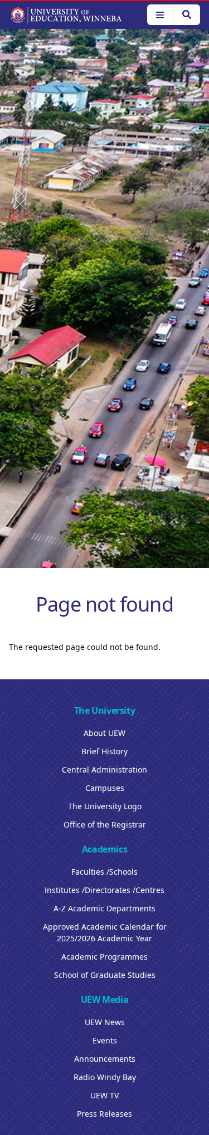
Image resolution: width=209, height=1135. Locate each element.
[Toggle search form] (186, 14)
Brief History (104, 751)
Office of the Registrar (105, 824)
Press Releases (104, 1113)
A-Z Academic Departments (104, 908)
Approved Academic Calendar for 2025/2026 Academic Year (105, 932)
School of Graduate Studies (104, 975)
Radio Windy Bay (105, 1077)
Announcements (104, 1058)
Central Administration (104, 769)
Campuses (104, 788)
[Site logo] (66, 15)
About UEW (104, 733)
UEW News (105, 1022)
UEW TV (104, 1095)
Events (105, 1040)
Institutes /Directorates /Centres (104, 890)
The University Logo (105, 806)
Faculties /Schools (104, 871)
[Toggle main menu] (160, 14)
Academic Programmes (104, 956)
